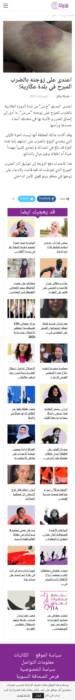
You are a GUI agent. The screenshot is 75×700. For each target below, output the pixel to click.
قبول (38, 695)
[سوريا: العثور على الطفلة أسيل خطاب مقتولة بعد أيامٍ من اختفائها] (54, 434)
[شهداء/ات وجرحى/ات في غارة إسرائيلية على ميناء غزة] (21, 555)
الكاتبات (21, 655)
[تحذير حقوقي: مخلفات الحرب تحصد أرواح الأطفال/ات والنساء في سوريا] (54, 555)
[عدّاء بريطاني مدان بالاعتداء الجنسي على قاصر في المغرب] (54, 267)
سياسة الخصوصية (37, 669)
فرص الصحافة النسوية (37, 676)
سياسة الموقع (48, 655)
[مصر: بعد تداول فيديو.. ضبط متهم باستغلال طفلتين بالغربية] (21, 600)
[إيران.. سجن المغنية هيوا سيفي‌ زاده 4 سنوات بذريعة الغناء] (54, 393)
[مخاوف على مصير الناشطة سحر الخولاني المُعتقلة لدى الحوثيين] (21, 267)
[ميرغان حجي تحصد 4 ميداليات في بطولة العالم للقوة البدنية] (21, 515)
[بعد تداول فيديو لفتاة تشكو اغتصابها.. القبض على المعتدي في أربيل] (54, 308)
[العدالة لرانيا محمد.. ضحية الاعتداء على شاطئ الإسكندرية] (21, 434)
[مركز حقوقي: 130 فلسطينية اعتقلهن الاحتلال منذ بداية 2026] (21, 308)
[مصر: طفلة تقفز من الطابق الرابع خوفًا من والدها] (21, 393)
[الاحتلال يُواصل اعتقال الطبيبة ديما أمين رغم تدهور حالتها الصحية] (21, 353)
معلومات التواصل (37, 662)
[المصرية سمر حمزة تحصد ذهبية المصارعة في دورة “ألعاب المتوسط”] (21, 227)
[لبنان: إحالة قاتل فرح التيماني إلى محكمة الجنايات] (21, 474)
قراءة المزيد (23, 695)
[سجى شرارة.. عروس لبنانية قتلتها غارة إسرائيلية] (54, 227)
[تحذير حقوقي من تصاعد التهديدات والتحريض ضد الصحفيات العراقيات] (54, 600)
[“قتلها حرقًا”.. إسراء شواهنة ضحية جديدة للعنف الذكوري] (54, 474)
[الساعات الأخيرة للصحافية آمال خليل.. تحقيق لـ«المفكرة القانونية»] (54, 515)
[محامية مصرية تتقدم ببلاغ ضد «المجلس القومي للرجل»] (54, 353)
